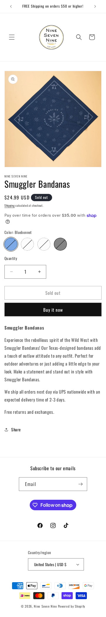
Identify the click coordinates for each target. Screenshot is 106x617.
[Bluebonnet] (10, 244)
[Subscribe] (80, 484)
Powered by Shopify (71, 606)
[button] (11, 37)
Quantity (10, 258)
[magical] (43, 244)
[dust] (27, 244)
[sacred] (60, 244)
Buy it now (53, 309)
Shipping (9, 205)
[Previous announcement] (10, 6)
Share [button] (16, 429)
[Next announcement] (95, 6)
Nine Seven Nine (45, 606)
